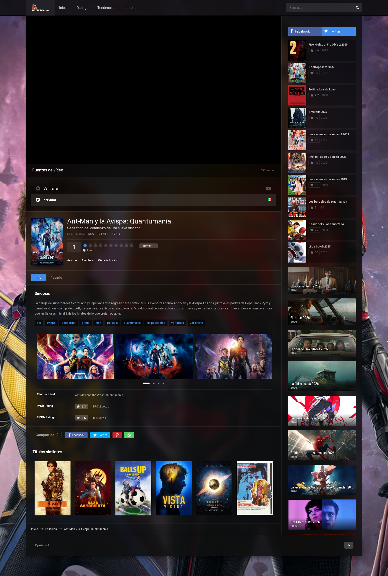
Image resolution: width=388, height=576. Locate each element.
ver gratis (177, 322)
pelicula (112, 322)
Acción (72, 260)
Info (39, 277)
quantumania (132, 322)
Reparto (56, 277)
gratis (85, 322)
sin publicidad (156, 322)
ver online (196, 322)
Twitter (335, 31)
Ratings (82, 8)
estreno (130, 8)
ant (39, 322)
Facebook (302, 31)
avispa (51, 322)
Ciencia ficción (108, 260)
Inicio (63, 8)
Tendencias (106, 8)
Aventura (87, 260)
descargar (69, 322)
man (98, 322)
